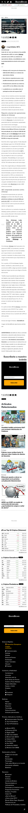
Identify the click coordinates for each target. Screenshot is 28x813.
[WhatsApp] (4, 37)
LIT (2, 566)
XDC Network (8, 591)
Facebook (9, 692)
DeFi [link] (2, 63)
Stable (7, 589)
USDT (3, 533)
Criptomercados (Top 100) (14, 719)
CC (2, 598)
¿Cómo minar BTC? (11, 798)
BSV (2, 570)
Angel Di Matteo (11, 47)
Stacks (8, 572)
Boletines (8, 767)
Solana (5, 542)
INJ (2, 596)
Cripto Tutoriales (10, 662)
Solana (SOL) (10, 739)
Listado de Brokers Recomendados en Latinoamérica (11, 783)
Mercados (8, 704)
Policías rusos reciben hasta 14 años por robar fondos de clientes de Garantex (13, 454)
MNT (3, 602)
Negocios (8, 706)
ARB (2, 604)
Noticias (7, 653)
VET (2, 562)
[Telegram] (13, 37)
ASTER (3, 575)
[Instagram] (8, 37)
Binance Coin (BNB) (12, 747)
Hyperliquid (6, 548)
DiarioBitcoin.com (23, 552)
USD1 (3, 550)
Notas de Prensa (10, 657)
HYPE (5, 5)
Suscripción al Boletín (12, 765)
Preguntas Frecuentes (12, 789)
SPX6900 (8, 560)
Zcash (5, 546)
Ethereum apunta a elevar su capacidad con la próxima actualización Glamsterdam (11, 479)
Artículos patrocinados (12, 712)
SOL (2, 542)
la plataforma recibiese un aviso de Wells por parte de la (12, 199)
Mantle (7, 602)
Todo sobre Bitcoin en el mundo (15, 763)
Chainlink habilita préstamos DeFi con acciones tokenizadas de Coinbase (13, 429)
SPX (2, 560)
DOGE (18, 5)
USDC (3, 537)
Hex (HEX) (9, 743)
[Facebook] (6, 37)
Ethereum (6, 539)
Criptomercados (11, 651)
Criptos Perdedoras (10, 584)
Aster (8, 575)
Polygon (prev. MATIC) (10, 587)
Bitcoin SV (8, 570)
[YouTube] (10, 37)
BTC (2, 535)
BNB (2, 544)
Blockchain (3, 474)
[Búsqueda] (5, 2)
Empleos (8, 688)
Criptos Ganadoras (10, 558)
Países (7, 701)
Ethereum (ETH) (11, 730)
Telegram (9, 694)
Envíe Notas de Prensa (12, 679)
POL (2, 587)
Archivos (8, 779)
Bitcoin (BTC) (10, 728)
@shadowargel (5, 50)
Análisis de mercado (11, 754)
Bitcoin (5, 535)
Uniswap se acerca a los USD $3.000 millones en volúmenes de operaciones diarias (14, 26)
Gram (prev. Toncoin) (9, 593)
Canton (7, 598)
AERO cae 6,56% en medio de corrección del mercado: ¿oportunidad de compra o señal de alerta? (12, 505)
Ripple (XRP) (10, 732)
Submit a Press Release (12, 682)
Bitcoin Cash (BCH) (12, 737)
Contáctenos (9, 673)
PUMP (3, 564)
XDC (3, 591)
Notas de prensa (10, 710)
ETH (2, 539)
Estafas (7, 655)
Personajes (8, 761)
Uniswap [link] (21, 54)
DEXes (6, 17)
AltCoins (3, 500)
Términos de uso (10, 802)
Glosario (7, 664)
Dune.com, (9, 120)
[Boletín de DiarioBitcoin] (16, 37)
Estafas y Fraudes (10, 792)
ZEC (2, 546)
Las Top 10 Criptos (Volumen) (14, 530)
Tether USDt (6, 533)
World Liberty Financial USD (9, 550)
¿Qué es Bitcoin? (10, 796)
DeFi (2, 17)
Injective (7, 596)
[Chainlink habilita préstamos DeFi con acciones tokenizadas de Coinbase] (13, 417)
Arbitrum (7, 604)
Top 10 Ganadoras (12, 721)
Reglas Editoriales (10, 684)
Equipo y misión (10, 686)
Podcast (9, 666)
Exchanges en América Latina (14, 787)
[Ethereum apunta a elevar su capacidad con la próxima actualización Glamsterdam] (13, 467)
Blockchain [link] (14, 184)
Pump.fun (8, 564)
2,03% (12, 5)
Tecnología (8, 708)
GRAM (3, 593)
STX (2, 572)
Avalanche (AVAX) (12, 745)
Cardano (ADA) (11, 741)
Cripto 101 (8, 794)
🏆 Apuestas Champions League (13, 646)
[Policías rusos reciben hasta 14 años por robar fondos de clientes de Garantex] (13, 442)
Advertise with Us (10, 677)
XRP (2, 540)
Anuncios (8, 675)
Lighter (8, 566)
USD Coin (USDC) (12, 735)
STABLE (3, 589)
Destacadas (9, 759)
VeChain (8, 562)
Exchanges (3, 450)
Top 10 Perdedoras (12, 724)
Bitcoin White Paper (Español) (14, 800)
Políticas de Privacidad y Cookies (15, 804)
